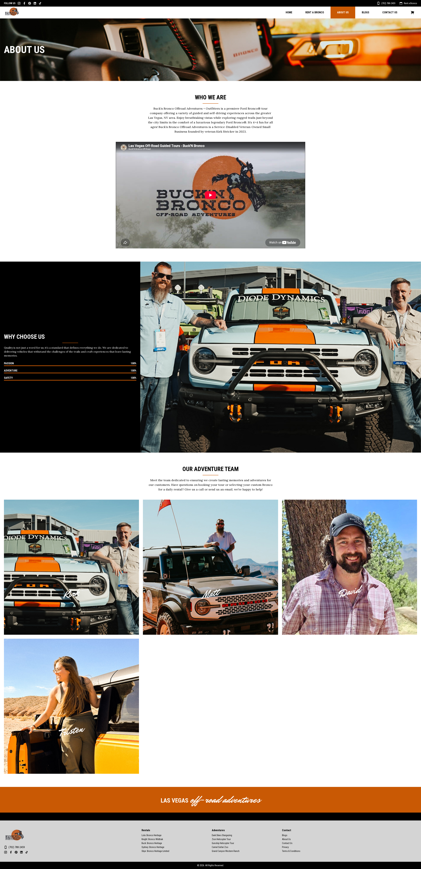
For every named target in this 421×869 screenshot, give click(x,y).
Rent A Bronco (314, 12)
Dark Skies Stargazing (222, 835)
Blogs (365, 12)
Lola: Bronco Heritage (151, 835)
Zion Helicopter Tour (221, 839)
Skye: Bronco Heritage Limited (155, 851)
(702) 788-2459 (388, 3)
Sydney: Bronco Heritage (153, 847)
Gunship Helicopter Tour (223, 843)
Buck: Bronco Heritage (152, 843)
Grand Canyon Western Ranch (225, 851)
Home (289, 12)
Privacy (285, 847)
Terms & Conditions (291, 851)
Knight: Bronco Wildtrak (152, 839)
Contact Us (389, 12)
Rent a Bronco (410, 3)
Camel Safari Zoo (220, 847)
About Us (343, 12)
